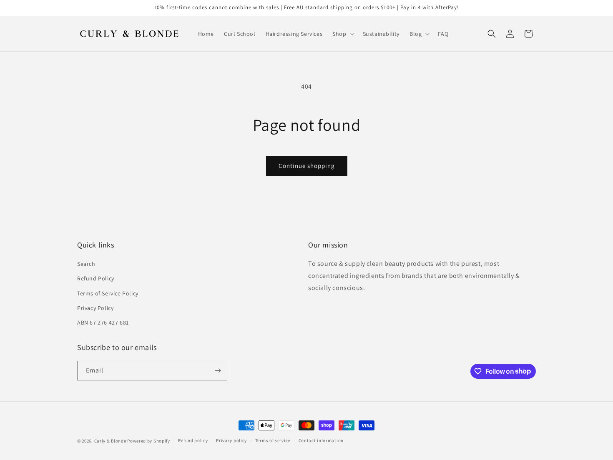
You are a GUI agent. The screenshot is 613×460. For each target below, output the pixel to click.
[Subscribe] (218, 370)
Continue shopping (307, 166)
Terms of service (272, 440)
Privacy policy (231, 440)
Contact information (321, 440)
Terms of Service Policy (107, 293)
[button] (342, 33)
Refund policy (193, 440)
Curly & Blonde (110, 441)
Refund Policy (95, 278)
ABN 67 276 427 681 (103, 322)
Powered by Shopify (148, 441)
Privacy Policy (95, 308)
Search (86, 264)
